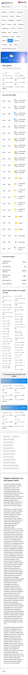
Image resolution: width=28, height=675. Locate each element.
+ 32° (6, 350)
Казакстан (12, 12)
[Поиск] (25, 6)
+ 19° (6, 361)
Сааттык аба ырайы (8, 442)
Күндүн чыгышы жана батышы (11, 468)
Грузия (3, 24)
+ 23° (5, 333)
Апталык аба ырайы (8, 456)
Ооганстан (20, 28)
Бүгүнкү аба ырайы (8, 445)
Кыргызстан (5, 16)
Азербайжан (11, 20)
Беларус (4, 32)
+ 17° (18, 355)
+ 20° (20, 327)
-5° (19, 310)
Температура (15, 436)
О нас (3, 671)
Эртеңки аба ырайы (8, 448)
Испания (18, 36)
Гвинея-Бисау (5, 36)
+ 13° (5, 336)
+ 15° (7, 341)
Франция (15, 32)
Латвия (9, 24)
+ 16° (6, 347)
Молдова (21, 24)
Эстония (13, 28)
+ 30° (18, 307)
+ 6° (18, 350)
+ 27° (6, 310)
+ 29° (7, 297)
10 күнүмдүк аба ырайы (9, 459)
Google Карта (6, 436)
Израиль (4, 40)
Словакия (4, 44)
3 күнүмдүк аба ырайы (9, 451)
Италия (10, 40)
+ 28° (6, 366)
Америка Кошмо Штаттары (9, 48)
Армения (19, 20)
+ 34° (6, 305)
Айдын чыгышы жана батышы (11, 465)
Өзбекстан (4, 12)
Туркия (16, 44)
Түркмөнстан (5, 28)
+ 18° (7, 339)
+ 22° (6, 321)
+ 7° (17, 357)
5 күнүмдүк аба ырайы (9, 453)
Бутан (9, 32)
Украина (18, 16)
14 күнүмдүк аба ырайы (9, 462)
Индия (12, 36)
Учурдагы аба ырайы (8, 439)
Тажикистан (20, 12)
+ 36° (6, 363)
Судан (10, 44)
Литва (14, 24)
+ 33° (7, 307)
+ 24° (5, 328)
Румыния (16, 40)
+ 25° (7, 317)
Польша (4, 20)
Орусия (12, 16)
